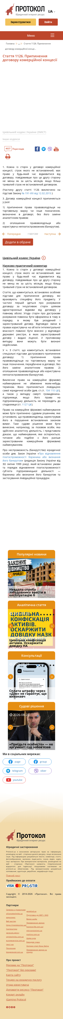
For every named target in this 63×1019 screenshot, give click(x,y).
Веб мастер (11, 921)
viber (43, 770)
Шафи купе (31, 938)
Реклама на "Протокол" (20, 965)
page (17, 761)
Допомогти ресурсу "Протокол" (25, 989)
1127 (24, 404)
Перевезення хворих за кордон (36, 951)
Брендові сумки (33, 942)
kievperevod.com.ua (14, 952)
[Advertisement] (31, 97)
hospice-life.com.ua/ (34, 927)
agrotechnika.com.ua (15, 937)
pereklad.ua (31, 911)
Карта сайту (13, 975)
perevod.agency (12, 933)
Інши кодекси (11, 139)
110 (53, 390)
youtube (17, 780)
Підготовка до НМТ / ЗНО (37, 915)
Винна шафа (31, 919)
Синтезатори (11, 929)
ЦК (57, 390)
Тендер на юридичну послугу (24, 979)
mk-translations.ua (34, 930)
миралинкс (10, 917)
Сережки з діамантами (16, 910)
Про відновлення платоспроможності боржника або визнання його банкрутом (31, 457)
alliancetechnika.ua (14, 913)
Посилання (11, 948)
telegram (17, 770)
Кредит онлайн (15, 994)
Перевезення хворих (35, 923)
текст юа (10, 944)
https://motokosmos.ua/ (16, 925)
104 (47, 390)
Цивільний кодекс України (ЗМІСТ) (24, 132)
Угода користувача (17, 984)
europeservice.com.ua (15, 940)
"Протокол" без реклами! (21, 970)
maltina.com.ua (33, 934)
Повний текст (13, 875)
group (43, 761)
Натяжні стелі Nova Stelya (37, 946)
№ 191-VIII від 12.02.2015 (36, 193)
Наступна (50, 234)
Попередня (14, 234)
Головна (10, 43)
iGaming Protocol (16, 999)
